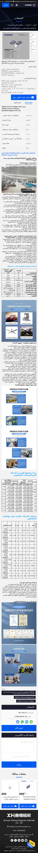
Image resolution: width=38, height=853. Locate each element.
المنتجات (27, 25)
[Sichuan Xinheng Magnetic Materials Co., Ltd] (28, 5)
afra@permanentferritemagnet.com (26, 1)
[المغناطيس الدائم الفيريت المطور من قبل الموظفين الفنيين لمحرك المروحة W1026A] (10, 787)
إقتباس (6, 5)
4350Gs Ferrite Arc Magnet (26, 701)
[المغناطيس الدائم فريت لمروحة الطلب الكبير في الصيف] (27, 787)
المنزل (34, 25)
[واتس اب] (22, 722)
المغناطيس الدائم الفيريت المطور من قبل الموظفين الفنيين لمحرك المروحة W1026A (10, 798)
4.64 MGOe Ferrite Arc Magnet (24, 697)
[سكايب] (26, 722)
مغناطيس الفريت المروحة (15, 25)
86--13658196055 (19, 830)
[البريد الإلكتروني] (17, 722)
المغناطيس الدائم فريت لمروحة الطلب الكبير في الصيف (28, 798)
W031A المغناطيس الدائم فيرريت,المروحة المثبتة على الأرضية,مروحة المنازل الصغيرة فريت (18, 692)
